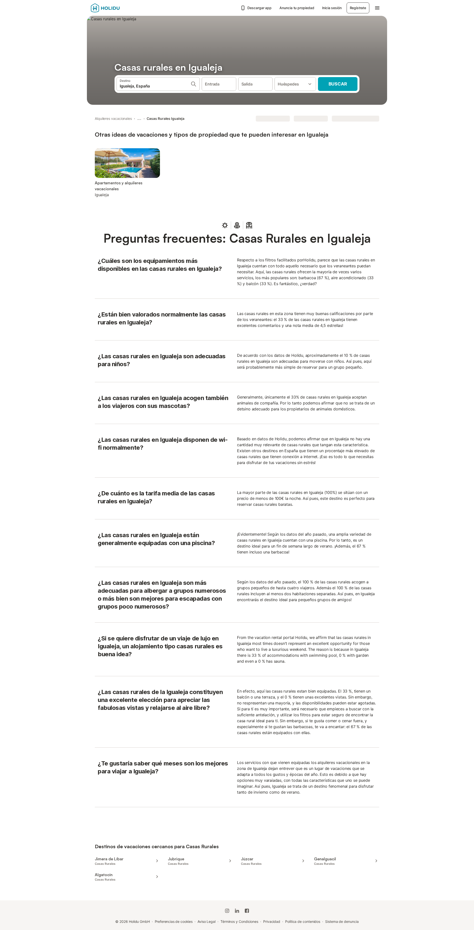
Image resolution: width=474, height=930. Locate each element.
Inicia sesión (332, 8)
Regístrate (358, 8)
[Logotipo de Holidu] (115, 7)
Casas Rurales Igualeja (165, 118)
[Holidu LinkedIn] (237, 910)
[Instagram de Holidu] (227, 910)
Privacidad (271, 921)
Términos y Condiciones (239, 921)
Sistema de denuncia (341, 921)
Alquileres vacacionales (113, 118)
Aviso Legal (207, 921)
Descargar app (259, 8)
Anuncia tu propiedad (296, 8)
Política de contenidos (302, 921)
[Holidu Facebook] (246, 910)
